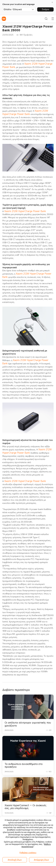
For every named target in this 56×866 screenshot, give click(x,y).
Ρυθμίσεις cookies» (28, 852)
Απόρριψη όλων (41, 859)
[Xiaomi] (4, 19)
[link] (28, 714)
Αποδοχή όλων (15, 859)
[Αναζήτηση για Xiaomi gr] (46, 18)
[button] (52, 2)
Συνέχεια (45, 9)
